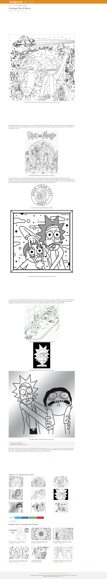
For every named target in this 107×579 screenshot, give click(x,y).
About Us (56, 573)
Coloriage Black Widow (36, 561)
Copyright (46, 573)
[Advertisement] (42, 23)
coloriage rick (13, 521)
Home (25, 1)
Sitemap (66, 573)
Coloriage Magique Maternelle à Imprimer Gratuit (64, 542)
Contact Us (41, 573)
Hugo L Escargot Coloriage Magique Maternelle (20, 561)
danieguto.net (16, 1)
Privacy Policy (61, 573)
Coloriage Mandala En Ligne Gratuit (39, 542)
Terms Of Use (51, 573)
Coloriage (31, 1)
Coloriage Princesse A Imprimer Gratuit (62, 561)
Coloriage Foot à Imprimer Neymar (17, 542)
